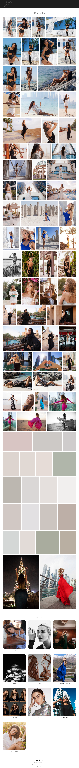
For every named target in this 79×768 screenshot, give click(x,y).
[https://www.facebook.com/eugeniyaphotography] (44, 760)
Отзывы (67, 4)
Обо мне (62, 4)
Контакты (73, 4)
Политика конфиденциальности (39, 764)
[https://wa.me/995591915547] (42, 760)
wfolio (41, 766)
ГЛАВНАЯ (33, 4)
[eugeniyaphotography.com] (7, 4)
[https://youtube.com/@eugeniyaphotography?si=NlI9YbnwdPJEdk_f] (37, 760)
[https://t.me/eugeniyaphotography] (39, 760)
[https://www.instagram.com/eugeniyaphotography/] (34, 760)
